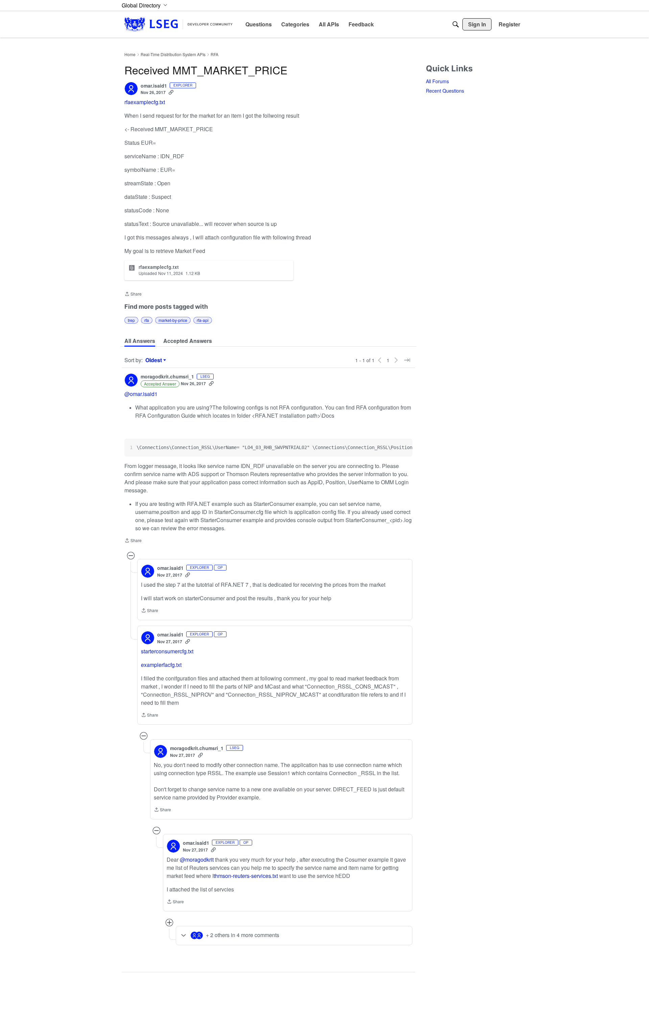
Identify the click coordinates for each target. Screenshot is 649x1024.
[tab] (139, 341)
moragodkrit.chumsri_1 (167, 377)
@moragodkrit (197, 859)
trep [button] (131, 320)
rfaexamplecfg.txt (144, 102)
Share (133, 294)
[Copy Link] (171, 92)
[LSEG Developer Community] (178, 24)
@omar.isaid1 (141, 394)
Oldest (154, 360)
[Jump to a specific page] (407, 360)
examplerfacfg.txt (161, 665)
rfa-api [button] (203, 320)
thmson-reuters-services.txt (246, 876)
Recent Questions (445, 90)
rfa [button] (146, 320)
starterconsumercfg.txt (167, 651)
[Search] (456, 24)
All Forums (437, 81)
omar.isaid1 (154, 86)
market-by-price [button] (173, 320)
